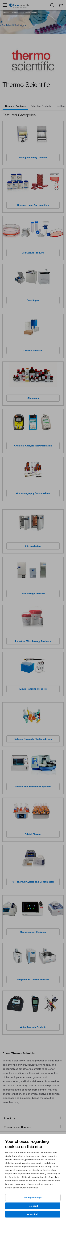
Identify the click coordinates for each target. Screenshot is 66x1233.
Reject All (33, 1205)
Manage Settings (32, 1197)
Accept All (32, 1214)
